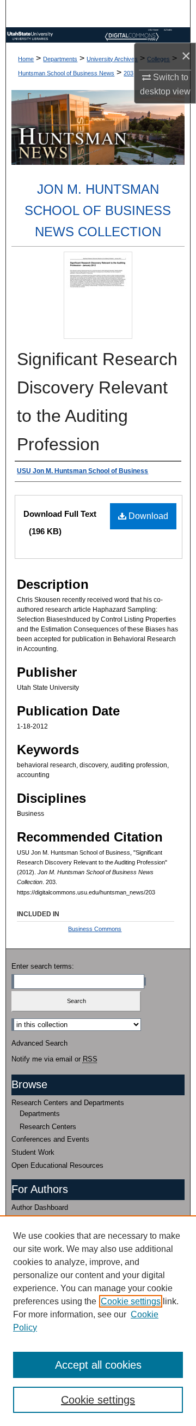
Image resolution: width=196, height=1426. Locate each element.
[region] (98, 1320)
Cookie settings (131, 1301)
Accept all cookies (98, 1365)
